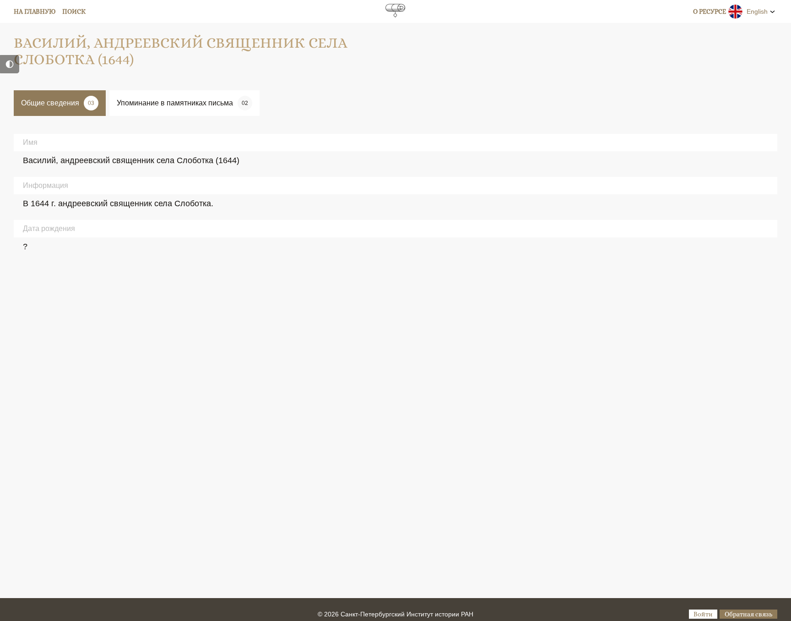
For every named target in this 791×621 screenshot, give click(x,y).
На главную (35, 11)
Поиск (74, 11)
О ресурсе (709, 11)
